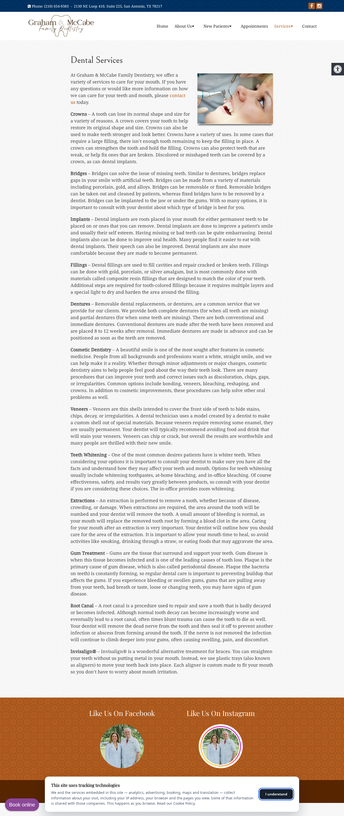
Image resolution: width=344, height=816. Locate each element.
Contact (309, 26)
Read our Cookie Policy (176, 803)
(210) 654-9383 (56, 6)
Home (162, 26)
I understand (276, 794)
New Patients (216, 26)
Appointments (254, 26)
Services (282, 26)
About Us (183, 26)
